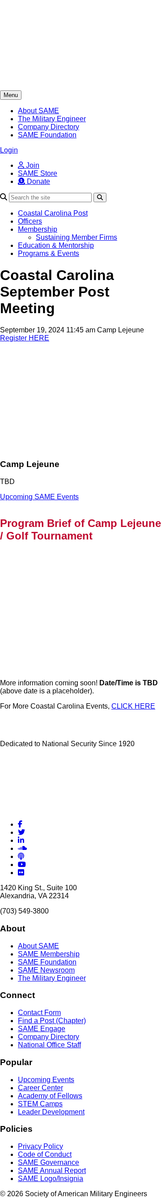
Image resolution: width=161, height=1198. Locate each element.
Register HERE (24, 338)
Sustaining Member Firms (76, 237)
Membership (37, 229)
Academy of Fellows (50, 1096)
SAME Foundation (47, 135)
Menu (11, 95)
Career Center (40, 1088)
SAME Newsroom (46, 970)
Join (31, 165)
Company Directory (48, 127)
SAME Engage (41, 1028)
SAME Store (37, 173)
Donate (37, 181)
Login (9, 150)
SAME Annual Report (52, 1170)
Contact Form (39, 1012)
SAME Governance (48, 1162)
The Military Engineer (52, 119)
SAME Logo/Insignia (50, 1178)
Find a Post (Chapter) (52, 1020)
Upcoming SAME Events (39, 497)
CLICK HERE (133, 706)
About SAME (38, 111)
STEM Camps (40, 1104)
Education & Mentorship (56, 245)
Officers (30, 221)
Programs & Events (48, 253)
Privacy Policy (40, 1146)
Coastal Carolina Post (53, 213)
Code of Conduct (45, 1154)
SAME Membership (49, 954)
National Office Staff (49, 1045)
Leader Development (51, 1112)
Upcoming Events (46, 1079)
